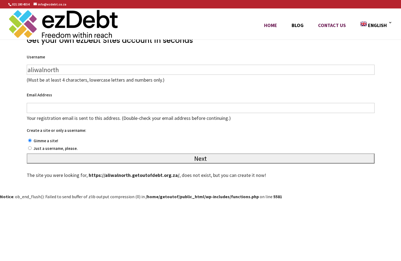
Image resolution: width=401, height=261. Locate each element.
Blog (298, 25)
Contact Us (332, 25)
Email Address (39, 94)
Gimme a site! (46, 140)
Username (36, 57)
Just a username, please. (56, 148)
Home (270, 25)
